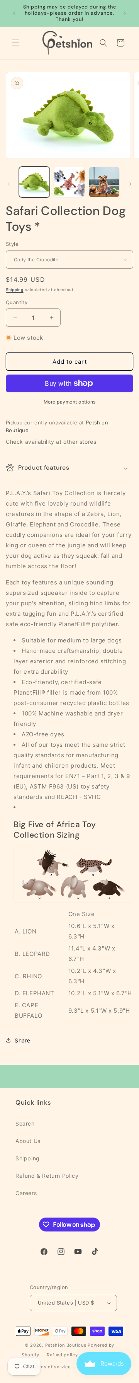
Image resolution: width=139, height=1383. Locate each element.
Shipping (15, 289)
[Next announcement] (124, 13)
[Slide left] (8, 183)
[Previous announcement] (14, 13)
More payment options (70, 402)
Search (25, 1123)
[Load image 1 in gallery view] (34, 182)
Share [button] (23, 1040)
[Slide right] (130, 183)
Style (12, 244)
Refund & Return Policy (46, 1175)
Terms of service (51, 1366)
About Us (28, 1141)
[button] (15, 42)
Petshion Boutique (65, 1345)
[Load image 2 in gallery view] (69, 182)
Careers (26, 1193)
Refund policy (62, 1354)
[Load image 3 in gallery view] (104, 182)
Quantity (16, 302)
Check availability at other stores (51, 441)
